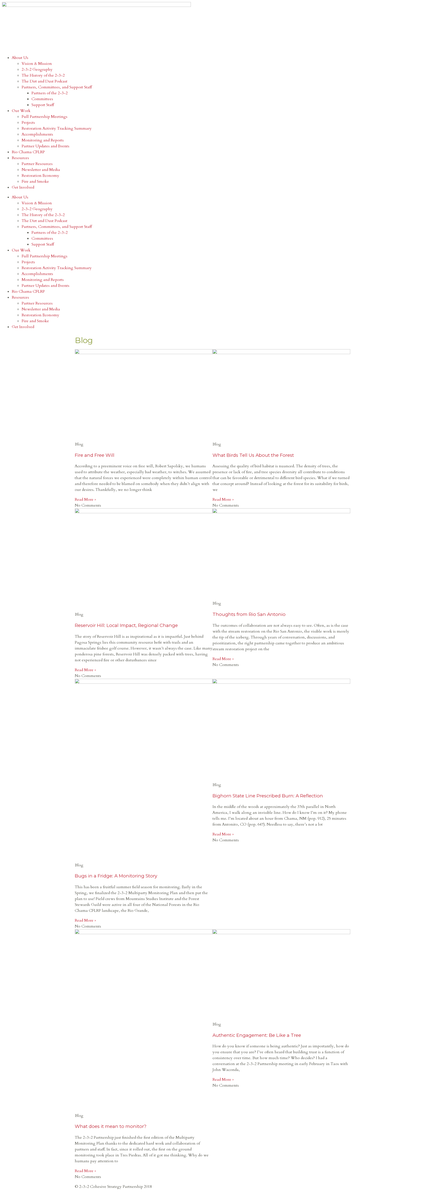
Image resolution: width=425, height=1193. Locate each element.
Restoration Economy (40, 175)
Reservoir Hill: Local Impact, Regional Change (126, 625)
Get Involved (23, 187)
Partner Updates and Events (45, 146)
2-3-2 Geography (37, 69)
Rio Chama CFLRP (28, 152)
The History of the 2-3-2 (43, 75)
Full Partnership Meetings (44, 116)
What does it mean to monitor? (110, 1126)
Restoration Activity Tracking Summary (57, 128)
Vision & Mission (37, 63)
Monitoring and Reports (43, 140)
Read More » (85, 499)
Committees (42, 99)
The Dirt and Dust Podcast (44, 81)
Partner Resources (37, 163)
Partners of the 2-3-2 (49, 93)
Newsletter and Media (41, 169)
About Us (20, 57)
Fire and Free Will (94, 455)
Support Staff (42, 105)
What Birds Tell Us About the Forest (253, 455)
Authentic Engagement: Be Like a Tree (256, 1035)
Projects (28, 122)
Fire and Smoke (35, 181)
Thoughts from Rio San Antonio (249, 614)
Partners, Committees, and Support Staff (57, 87)
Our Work (21, 110)
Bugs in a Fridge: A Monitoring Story (116, 876)
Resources (20, 158)
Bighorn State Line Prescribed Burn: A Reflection (267, 796)
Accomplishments (37, 134)
